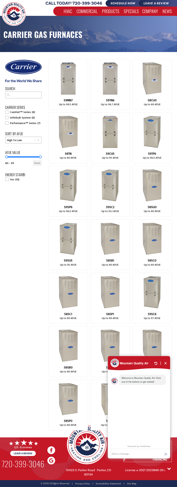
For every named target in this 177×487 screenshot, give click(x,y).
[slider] (6, 157)
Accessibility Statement (108, 483)
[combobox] (23, 94)
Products (110, 11)
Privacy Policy (82, 483)
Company (150, 11)
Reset (37, 162)
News (167, 11)
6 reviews (26, 447)
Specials (131, 11)
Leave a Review (23, 453)
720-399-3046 (87, 3)
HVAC (68, 11)
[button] (23, 112)
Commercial (87, 11)
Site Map (131, 483)
